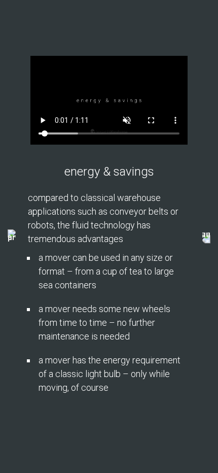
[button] (12, 236)
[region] (109, 236)
